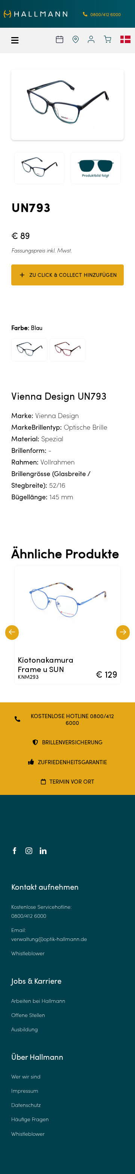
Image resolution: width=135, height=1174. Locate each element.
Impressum (24, 1090)
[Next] (123, 632)
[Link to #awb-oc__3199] (18, 40)
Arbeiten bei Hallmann (38, 1000)
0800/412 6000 (28, 915)
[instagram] (29, 850)
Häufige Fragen (30, 1119)
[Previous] (12, 632)
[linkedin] (43, 850)
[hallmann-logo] (36, 13)
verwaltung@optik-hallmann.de (49, 938)
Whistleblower (28, 953)
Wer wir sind (25, 1076)
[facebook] (14, 850)
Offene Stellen (28, 1015)
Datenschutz (26, 1104)
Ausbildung (24, 1029)
